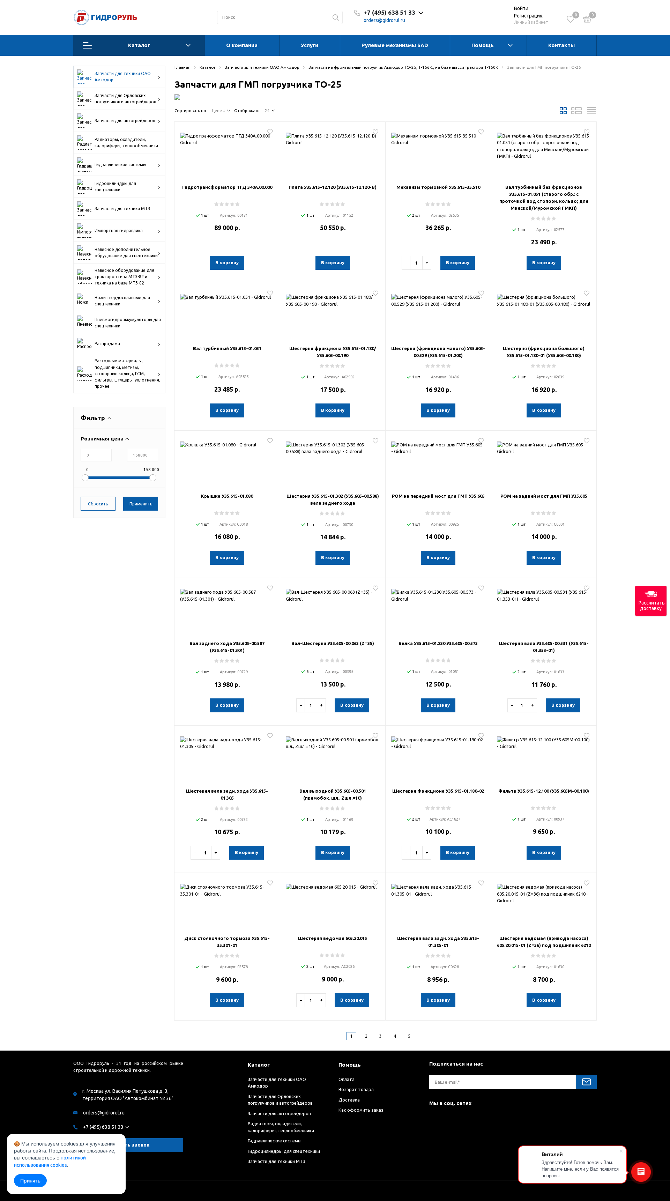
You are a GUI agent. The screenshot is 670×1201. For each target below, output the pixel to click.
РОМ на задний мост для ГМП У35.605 (543, 496)
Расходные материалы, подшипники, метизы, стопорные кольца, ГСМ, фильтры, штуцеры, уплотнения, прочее (127, 373)
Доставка (349, 1099)
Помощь (482, 45)
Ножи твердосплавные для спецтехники (122, 300)
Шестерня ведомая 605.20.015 (332, 938)
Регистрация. (528, 15)
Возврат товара (356, 1089)
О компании (242, 45)
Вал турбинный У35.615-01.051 (227, 348)
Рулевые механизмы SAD (395, 45)
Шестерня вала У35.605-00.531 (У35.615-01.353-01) (544, 647)
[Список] (576, 112)
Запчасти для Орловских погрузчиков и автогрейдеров (125, 98)
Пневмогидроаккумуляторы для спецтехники (128, 322)
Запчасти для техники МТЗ (122, 208)
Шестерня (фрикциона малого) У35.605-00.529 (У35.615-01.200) (438, 352)
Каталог (139, 45)
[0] (587, 20)
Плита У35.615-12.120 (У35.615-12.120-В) (333, 187)
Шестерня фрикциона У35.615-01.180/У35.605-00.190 (332, 352)
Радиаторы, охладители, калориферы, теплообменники (126, 142)
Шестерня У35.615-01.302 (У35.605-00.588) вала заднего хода (332, 499)
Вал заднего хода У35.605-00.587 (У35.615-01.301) (227, 647)
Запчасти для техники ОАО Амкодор (123, 76)
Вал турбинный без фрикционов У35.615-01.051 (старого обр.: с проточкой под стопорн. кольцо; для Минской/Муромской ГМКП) (543, 197)
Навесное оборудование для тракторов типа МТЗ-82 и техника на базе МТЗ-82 (124, 276)
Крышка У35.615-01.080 (227, 496)
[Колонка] (591, 112)
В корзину (227, 262)
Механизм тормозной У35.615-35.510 (438, 187)
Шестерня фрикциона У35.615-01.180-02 (438, 790)
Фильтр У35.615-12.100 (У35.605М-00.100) (543, 790)
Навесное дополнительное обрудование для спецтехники (126, 252)
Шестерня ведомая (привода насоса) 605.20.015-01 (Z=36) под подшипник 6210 (544, 942)
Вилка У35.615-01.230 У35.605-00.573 (438, 643)
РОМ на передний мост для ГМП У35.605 (438, 496)
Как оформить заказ (361, 1109)
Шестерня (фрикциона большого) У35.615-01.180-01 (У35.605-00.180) (544, 352)
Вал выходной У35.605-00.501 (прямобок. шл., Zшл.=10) (332, 794)
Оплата (346, 1079)
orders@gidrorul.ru (384, 20)
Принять (30, 1181)
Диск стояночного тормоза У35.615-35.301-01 (227, 942)
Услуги (309, 45)
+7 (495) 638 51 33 (103, 1127)
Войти (521, 8)
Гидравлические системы (120, 164)
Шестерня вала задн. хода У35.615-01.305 (227, 794)
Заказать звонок (128, 1145)
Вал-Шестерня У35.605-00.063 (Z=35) (332, 643)
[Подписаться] (586, 1082)
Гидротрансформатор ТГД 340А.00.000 (227, 187)
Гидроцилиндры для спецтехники (115, 186)
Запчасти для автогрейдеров (125, 120)
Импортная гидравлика (119, 230)
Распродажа (107, 343)
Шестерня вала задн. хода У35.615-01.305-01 (438, 942)
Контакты (561, 45)
